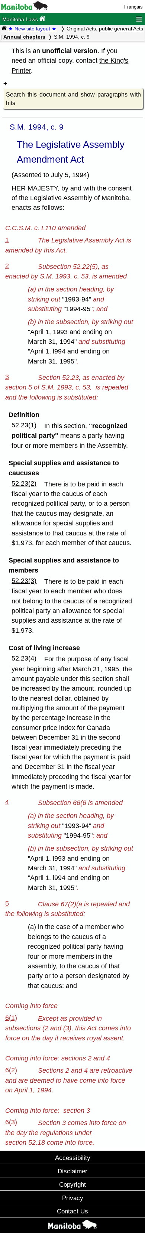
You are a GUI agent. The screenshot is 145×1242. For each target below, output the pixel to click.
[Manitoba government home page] (24, 8)
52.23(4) (24, 658)
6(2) (11, 1070)
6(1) (11, 1017)
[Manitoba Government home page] (72, 1226)
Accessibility (72, 1157)
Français (133, 7)
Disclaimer (72, 1171)
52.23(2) (24, 483)
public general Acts (121, 29)
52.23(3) (24, 580)
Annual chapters (24, 37)
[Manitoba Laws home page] (4, 29)
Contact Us (72, 1211)
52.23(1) (24, 425)
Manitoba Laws (20, 19)
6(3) (11, 1122)
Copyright (72, 1184)
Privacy (72, 1198)
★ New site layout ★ (32, 29)
